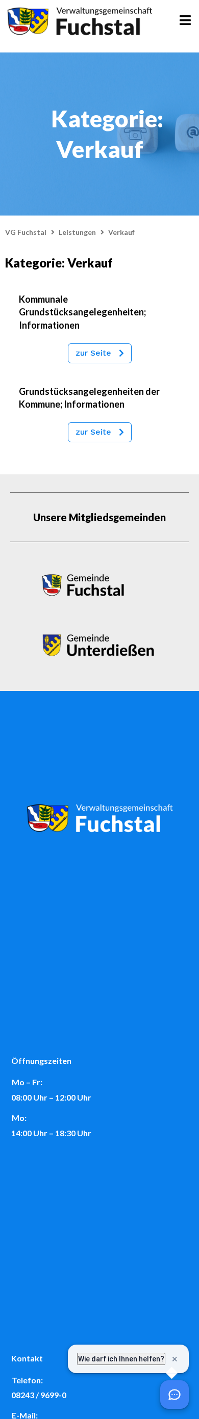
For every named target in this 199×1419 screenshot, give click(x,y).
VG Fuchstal (25, 232)
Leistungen (77, 232)
